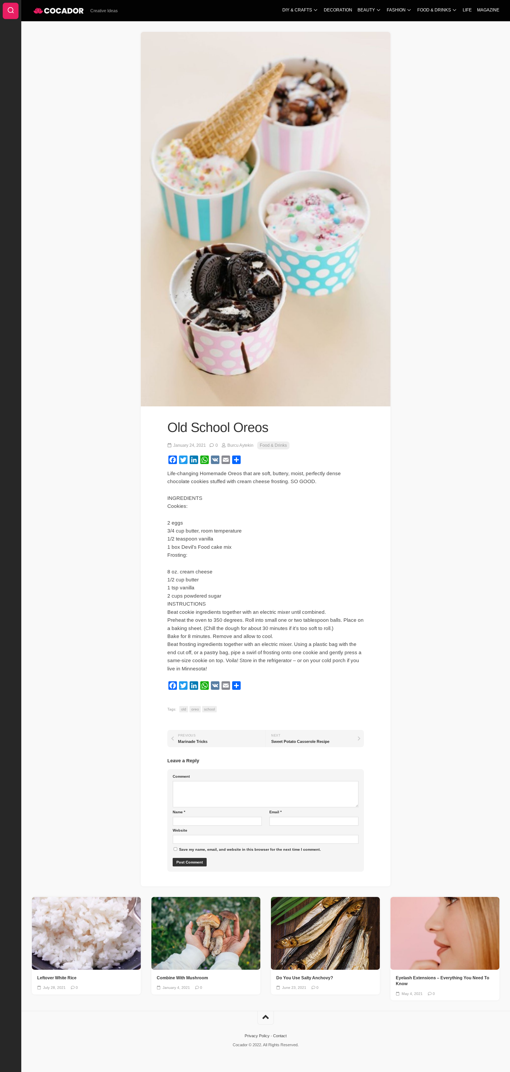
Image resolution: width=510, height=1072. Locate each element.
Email (275, 812)
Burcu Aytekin (240, 445)
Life (467, 10)
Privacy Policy (257, 1035)
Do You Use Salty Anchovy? (304, 978)
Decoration (338, 10)
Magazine (488, 10)
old (183, 709)
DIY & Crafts (297, 10)
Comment (181, 776)
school (209, 709)
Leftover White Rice (56, 978)
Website (180, 830)
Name (179, 812)
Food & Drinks (434, 10)
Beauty (366, 10)
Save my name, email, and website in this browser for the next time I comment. (250, 849)
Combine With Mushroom (182, 978)
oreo (195, 709)
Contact (280, 1035)
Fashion (396, 10)
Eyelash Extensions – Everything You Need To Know (442, 981)
